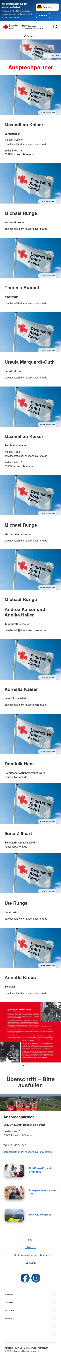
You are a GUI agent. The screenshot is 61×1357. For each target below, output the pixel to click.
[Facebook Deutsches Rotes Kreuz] (25, 1278)
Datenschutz (30, 1347)
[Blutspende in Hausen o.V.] (14, 1192)
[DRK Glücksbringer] (14, 1215)
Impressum (42, 1347)
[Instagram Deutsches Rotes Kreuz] (35, 1278)
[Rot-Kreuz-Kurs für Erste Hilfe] (14, 1170)
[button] (23, 1065)
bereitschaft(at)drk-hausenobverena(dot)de (27, 1151)
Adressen (9, 1347)
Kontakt (18, 1347)
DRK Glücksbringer (40, 1214)
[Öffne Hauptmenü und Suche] (56, 27)
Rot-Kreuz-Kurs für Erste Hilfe (40, 1170)
